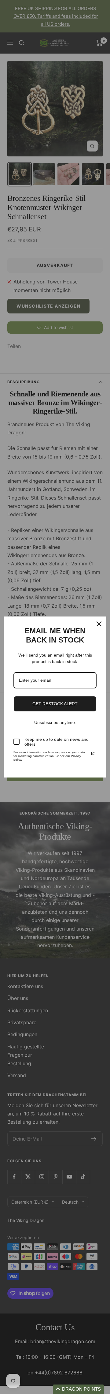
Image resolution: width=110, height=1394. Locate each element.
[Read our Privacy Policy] (93, 753)
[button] (78, 1389)
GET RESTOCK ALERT (55, 703)
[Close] (99, 623)
